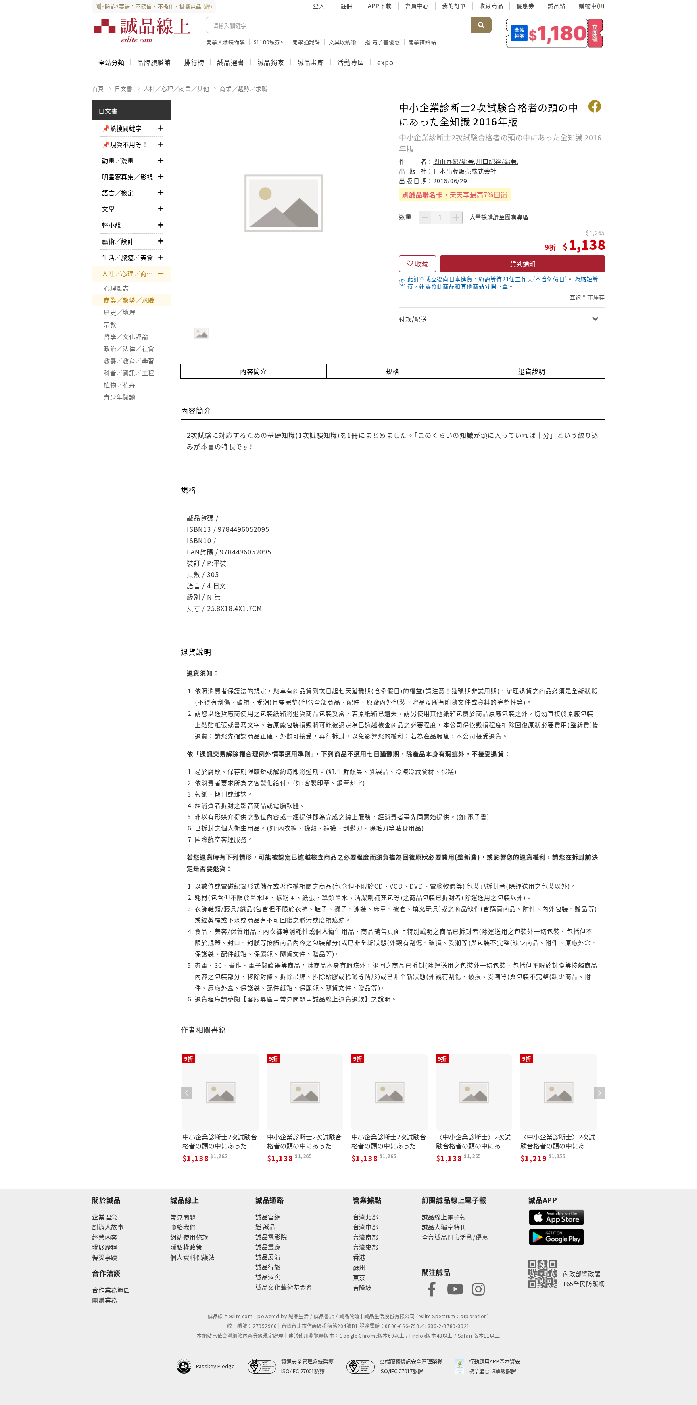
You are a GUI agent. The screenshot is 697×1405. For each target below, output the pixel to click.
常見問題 (183, 1217)
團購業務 (104, 1300)
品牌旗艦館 (154, 62)
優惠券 (525, 6)
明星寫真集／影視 (127, 176)
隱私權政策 (186, 1247)
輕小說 (111, 225)
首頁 (98, 88)
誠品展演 (268, 1256)
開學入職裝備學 (225, 42)
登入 (319, 6)
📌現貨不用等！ (125, 144)
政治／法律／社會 (129, 348)
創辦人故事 (108, 1227)
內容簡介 (253, 371)
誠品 (269, 1226)
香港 (359, 1257)
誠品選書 (230, 62)
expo (385, 62)
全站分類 (111, 62)
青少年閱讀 (120, 397)
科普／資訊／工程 (129, 372)
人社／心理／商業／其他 (176, 88)
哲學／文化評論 (126, 336)
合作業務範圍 (111, 1290)
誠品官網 (268, 1217)
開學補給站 (422, 42)
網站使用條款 (189, 1237)
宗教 (110, 324)
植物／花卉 (120, 385)
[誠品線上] (142, 30)
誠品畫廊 (310, 62)
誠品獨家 (270, 62)
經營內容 (104, 1237)
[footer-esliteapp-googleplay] (556, 1236)
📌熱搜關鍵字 (122, 128)
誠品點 (557, 6)
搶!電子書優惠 (382, 42)
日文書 (123, 88)
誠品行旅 (268, 1267)
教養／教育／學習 (129, 360)
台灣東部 (365, 1247)
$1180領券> (269, 42)
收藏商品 (491, 6)
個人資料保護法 (192, 1257)
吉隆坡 (362, 1287)
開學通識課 (306, 42)
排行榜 (194, 62)
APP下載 (380, 6)
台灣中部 (365, 1227)
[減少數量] (424, 217)
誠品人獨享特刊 (444, 1227)
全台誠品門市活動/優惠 (455, 1237)
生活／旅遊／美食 (127, 257)
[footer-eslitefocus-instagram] (478, 1288)
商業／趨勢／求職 (243, 88)
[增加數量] (456, 217)
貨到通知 (523, 263)
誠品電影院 (271, 1236)
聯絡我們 (183, 1227)
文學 (108, 209)
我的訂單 (454, 6)
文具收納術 (343, 42)
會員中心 (417, 6)
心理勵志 (116, 288)
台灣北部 (365, 1217)
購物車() (592, 6)
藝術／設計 (118, 241)
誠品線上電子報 (444, 1217)
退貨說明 (531, 371)
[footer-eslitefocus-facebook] (431, 1288)
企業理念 (104, 1217)
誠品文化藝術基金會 (284, 1287)
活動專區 (350, 62)
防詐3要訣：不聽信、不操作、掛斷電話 (159, 6)
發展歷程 (104, 1247)
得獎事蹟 (104, 1257)
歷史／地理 (120, 312)
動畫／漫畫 (118, 160)
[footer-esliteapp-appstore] (556, 1216)
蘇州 (359, 1267)
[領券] (555, 33)
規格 (393, 371)
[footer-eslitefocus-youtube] (455, 1288)
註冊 (346, 6)
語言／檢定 (118, 192)
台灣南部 (365, 1237)
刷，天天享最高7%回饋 (454, 194)
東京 (359, 1277)
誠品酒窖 (268, 1277)
